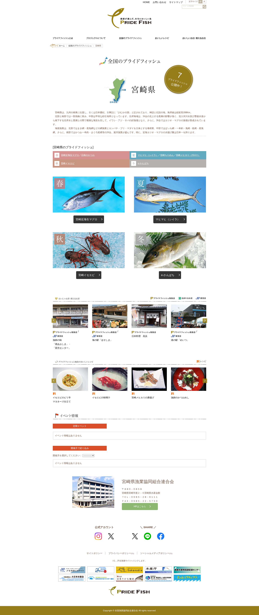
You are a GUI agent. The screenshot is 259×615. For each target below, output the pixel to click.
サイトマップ (176, 2)
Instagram (98, 536)
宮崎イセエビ (67, 163)
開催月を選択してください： (67, 455)
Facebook (160, 536)
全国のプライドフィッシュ (80, 46)
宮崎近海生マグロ (70, 155)
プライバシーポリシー (121, 553)
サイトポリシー (94, 553)
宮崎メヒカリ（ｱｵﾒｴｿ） (188, 155)
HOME (146, 2)
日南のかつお (88, 155)
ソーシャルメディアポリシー (156, 553)
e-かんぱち (143, 163)
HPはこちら (140, 506)
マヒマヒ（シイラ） (148, 155)
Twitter (111, 536)
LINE (147, 536)
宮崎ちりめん (167, 155)
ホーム (62, 46)
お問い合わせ (159, 2)
